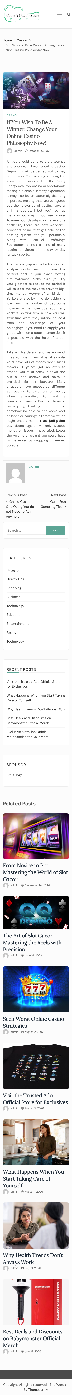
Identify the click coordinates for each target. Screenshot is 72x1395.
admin (18, 151)
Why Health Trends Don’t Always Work (36, 709)
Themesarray (38, 1390)
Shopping (14, 588)
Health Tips (15, 579)
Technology (15, 606)
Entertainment (18, 624)
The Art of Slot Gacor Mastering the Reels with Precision (32, 942)
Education (14, 615)
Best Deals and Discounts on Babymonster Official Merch (32, 1338)
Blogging (13, 570)
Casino (12, 115)
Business (13, 597)
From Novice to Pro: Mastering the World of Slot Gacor (35, 872)
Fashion (12, 632)
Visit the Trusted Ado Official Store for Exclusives (35, 1099)
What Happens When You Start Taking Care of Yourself (33, 1178)
